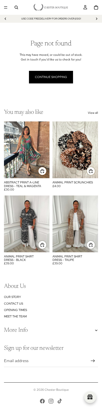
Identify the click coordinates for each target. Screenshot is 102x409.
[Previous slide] (5, 18)
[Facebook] (42, 401)
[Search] (16, 7)
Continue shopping (51, 77)
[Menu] (5, 7)
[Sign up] (93, 361)
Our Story (12, 297)
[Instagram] (51, 401)
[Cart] (96, 7)
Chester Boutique (57, 390)
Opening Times (15, 310)
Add (46, 171)
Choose (46, 245)
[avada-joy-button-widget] (90, 397)
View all (93, 113)
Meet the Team (15, 316)
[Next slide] (96, 18)
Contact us (13, 304)
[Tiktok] (60, 401)
